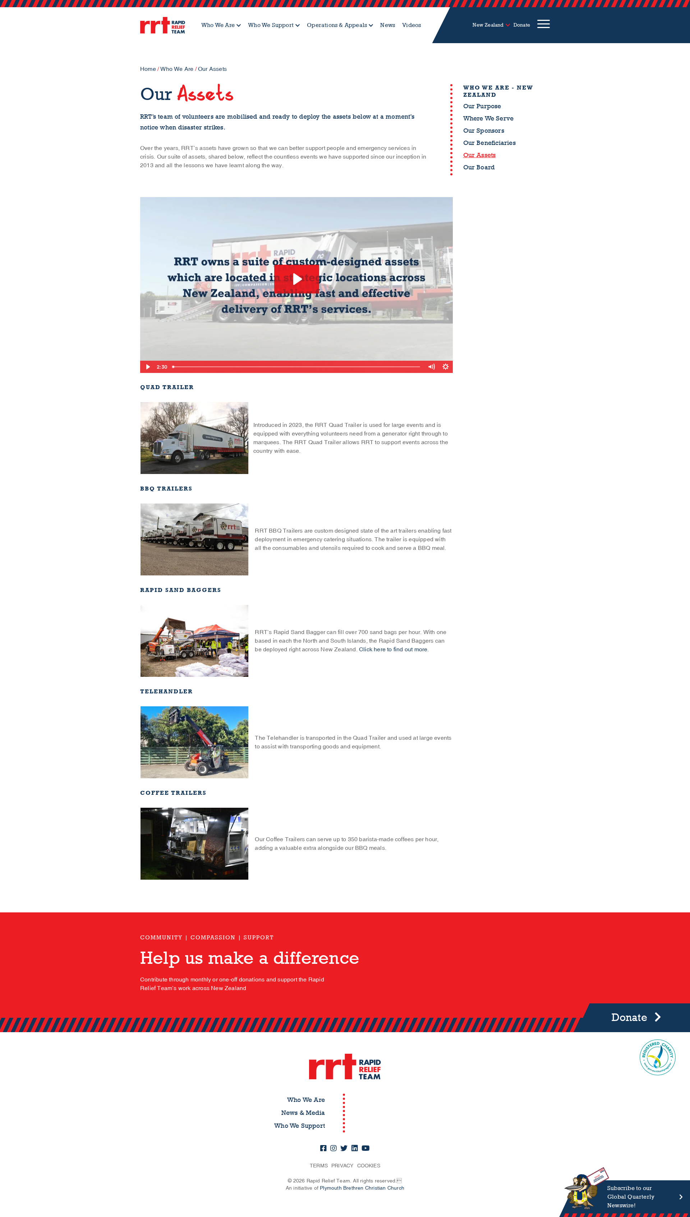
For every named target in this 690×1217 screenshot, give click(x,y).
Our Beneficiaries (489, 143)
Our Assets (479, 155)
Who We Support (271, 25)
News (387, 25)
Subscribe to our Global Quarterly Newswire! (630, 1197)
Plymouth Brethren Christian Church (362, 1188)
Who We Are (218, 25)
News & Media (303, 1113)
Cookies (368, 1166)
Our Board (479, 167)
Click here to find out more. (394, 649)
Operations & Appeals (337, 25)
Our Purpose (482, 106)
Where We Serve (488, 118)
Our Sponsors (483, 131)
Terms (319, 1166)
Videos (411, 25)
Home (148, 69)
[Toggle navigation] (543, 25)
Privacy (342, 1166)
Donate (522, 25)
